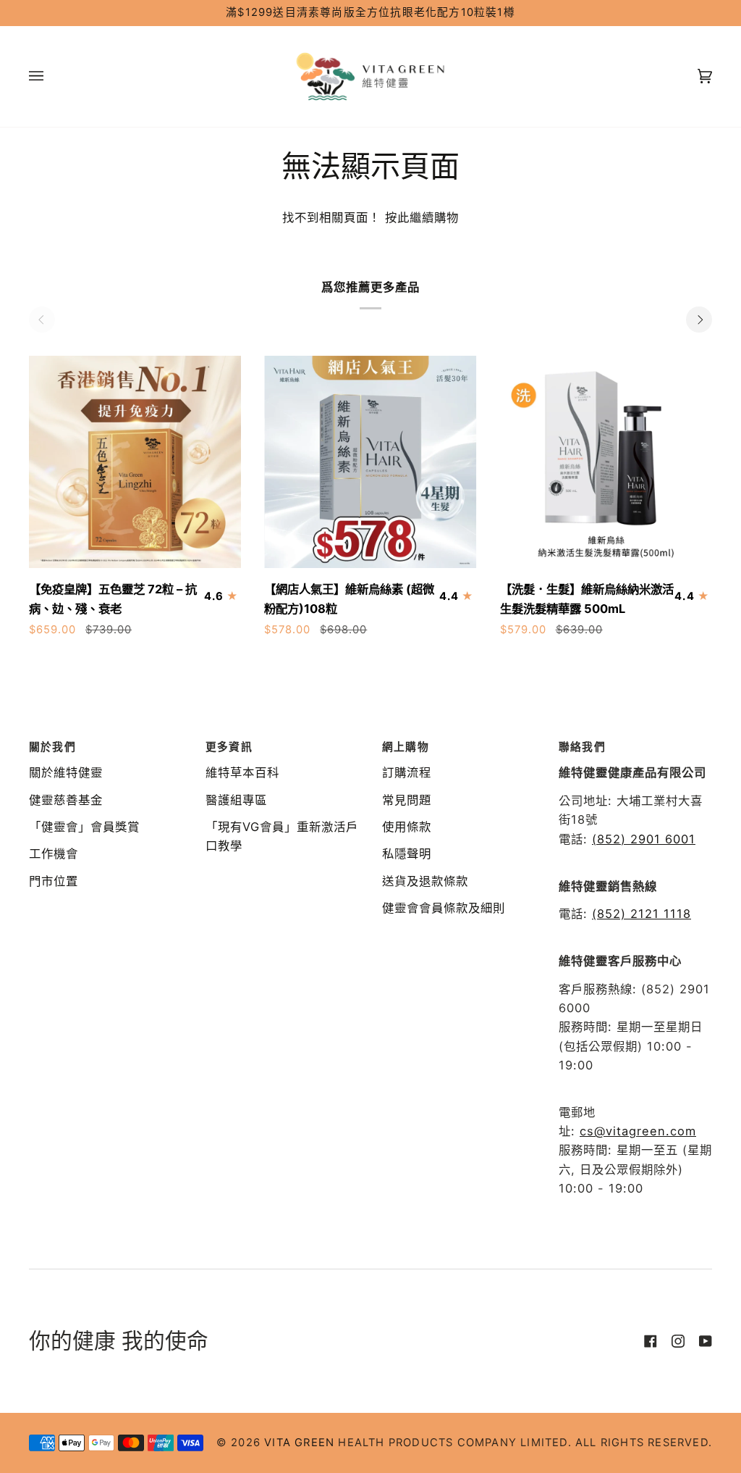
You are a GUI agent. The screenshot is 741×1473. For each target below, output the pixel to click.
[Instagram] (678, 1341)
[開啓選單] (50, 76)
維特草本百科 (242, 772)
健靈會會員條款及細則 (443, 908)
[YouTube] (705, 1341)
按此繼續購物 (420, 217)
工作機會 (53, 853)
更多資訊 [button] (229, 747)
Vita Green (299, 1442)
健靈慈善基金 (66, 800)
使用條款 (406, 826)
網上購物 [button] (405, 747)
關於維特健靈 (66, 772)
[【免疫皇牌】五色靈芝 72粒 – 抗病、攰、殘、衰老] (135, 462)
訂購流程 (406, 772)
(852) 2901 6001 (643, 839)
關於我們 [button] (52, 747)
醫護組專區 (236, 800)
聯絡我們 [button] (582, 747)
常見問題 (406, 800)
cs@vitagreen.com (638, 1131)
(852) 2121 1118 (641, 913)
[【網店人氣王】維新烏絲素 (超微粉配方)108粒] (370, 462)
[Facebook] (650, 1341)
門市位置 (53, 881)
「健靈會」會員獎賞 (84, 826)
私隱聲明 (406, 853)
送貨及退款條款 (425, 881)
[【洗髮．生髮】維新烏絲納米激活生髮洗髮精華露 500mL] (606, 462)
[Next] (699, 319)
